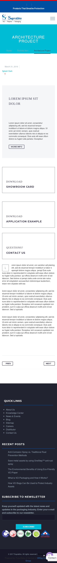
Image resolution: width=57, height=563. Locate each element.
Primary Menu (52, 19)
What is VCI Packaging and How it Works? (28, 477)
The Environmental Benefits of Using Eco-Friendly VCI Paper (31, 471)
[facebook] (24, 5)
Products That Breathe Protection (28, 8)
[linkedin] (29, 5)
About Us (10, 409)
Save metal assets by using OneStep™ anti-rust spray (30, 462)
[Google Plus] (14, 347)
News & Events (13, 416)
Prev (8, 363)
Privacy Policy (43, 554)
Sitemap (10, 422)
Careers (10, 426)
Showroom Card (20, 186)
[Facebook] (4, 347)
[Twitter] (9, 347)
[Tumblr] (24, 347)
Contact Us (15, 252)
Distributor (11, 429)
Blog (8, 419)
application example (24, 221)
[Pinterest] (19, 347)
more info (16, 147)
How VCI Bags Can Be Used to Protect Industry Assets (30, 485)
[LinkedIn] (29, 347)
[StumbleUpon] (34, 347)
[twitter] (34, 5)
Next (48, 363)
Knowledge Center (15, 412)
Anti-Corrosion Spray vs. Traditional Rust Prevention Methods (27, 453)
